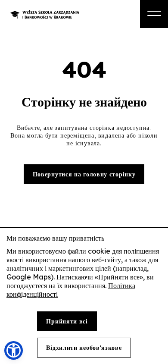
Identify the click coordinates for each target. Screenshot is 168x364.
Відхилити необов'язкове (83, 347)
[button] (13, 350)
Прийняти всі (66, 321)
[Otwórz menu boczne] (154, 14)
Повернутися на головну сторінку (84, 174)
